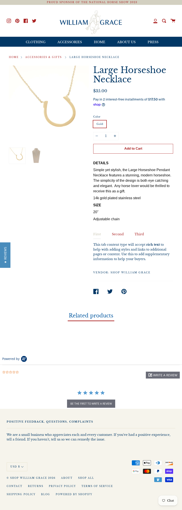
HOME (99, 42)
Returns (35, 486)
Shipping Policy (21, 494)
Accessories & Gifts (43, 57)
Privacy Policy (62, 486)
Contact (14, 486)
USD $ (15, 467)
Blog (45, 494)
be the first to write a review (91, 404)
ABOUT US (126, 42)
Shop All (86, 478)
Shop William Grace (130, 272)
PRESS (153, 42)
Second (118, 234)
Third (139, 234)
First (97, 234)
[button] (163, 375)
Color (96, 116)
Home (14, 57)
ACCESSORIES (69, 42)
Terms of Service (97, 486)
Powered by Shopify (74, 494)
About (67, 478)
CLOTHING (36, 42)
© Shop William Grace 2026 (31, 478)
